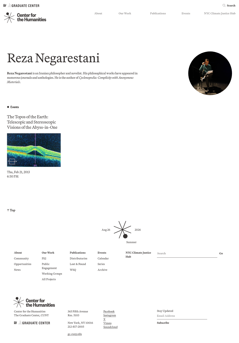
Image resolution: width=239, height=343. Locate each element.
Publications (158, 13)
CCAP (122, 24)
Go (221, 253)
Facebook (109, 311)
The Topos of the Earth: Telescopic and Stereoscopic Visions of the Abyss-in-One (32, 122)
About (98, 13)
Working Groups (129, 34)
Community (101, 18)
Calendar (187, 18)
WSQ (153, 29)
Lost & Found (158, 24)
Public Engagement (130, 29)
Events (186, 13)
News (97, 29)
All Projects (126, 39)
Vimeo (107, 323)
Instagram (109, 315)
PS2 (121, 18)
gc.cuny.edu (75, 334)
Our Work (125, 13)
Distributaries (159, 18)
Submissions (189, 34)
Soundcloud (110, 327)
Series (185, 24)
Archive (186, 29)
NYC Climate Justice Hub (220, 13)
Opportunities (103, 24)
